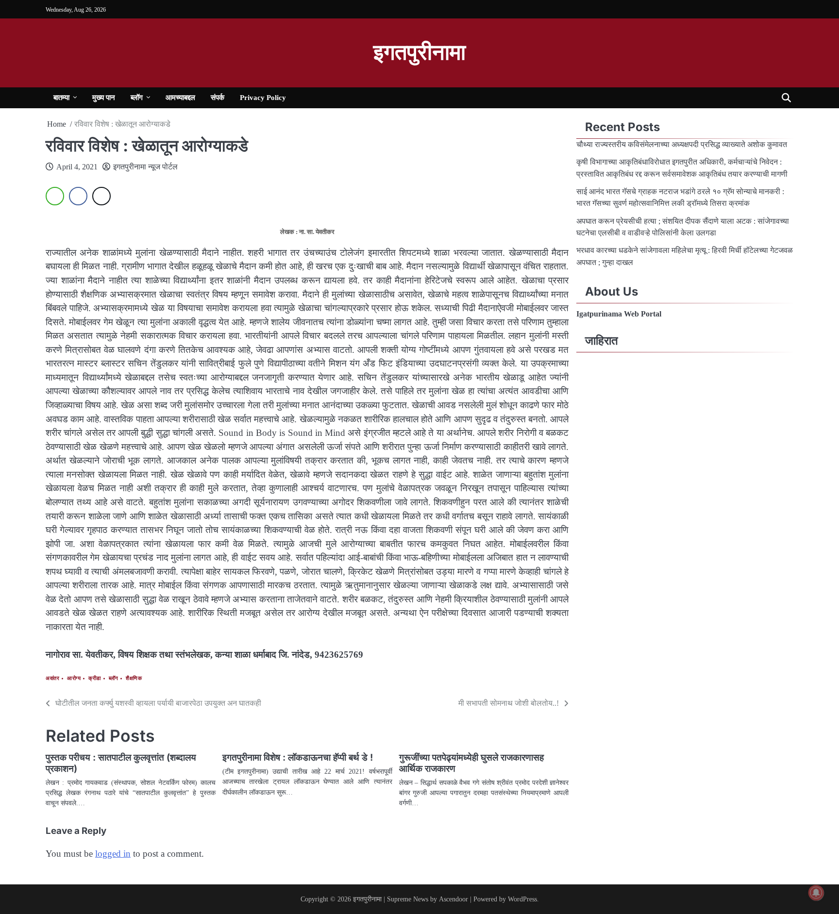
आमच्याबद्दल (180, 97)
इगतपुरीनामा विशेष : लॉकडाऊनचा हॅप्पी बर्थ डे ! (297, 757)
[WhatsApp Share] (55, 196)
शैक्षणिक (134, 678)
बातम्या (61, 97)
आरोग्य (74, 678)
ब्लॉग (137, 97)
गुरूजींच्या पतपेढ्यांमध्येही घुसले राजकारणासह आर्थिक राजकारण (471, 763)
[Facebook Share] (78, 196)
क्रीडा (94, 678)
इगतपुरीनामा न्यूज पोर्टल (145, 167)
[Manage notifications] (816, 892)
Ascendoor (453, 899)
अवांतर (52, 678)
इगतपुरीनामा (419, 52)
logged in (113, 853)
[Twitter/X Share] (101, 196)
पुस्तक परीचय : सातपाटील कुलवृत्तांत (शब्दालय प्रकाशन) (121, 763)
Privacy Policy (263, 97)
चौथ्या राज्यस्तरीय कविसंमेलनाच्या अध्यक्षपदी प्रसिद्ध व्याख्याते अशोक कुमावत (682, 144)
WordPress (522, 899)
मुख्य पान (103, 97)
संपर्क (217, 97)
